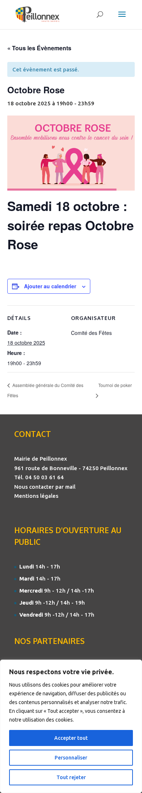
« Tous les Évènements (39, 48)
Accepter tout (71, 738)
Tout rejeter (71, 777)
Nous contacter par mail (44, 487)
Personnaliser (71, 758)
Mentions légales (36, 496)
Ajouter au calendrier (50, 286)
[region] (71, 726)
